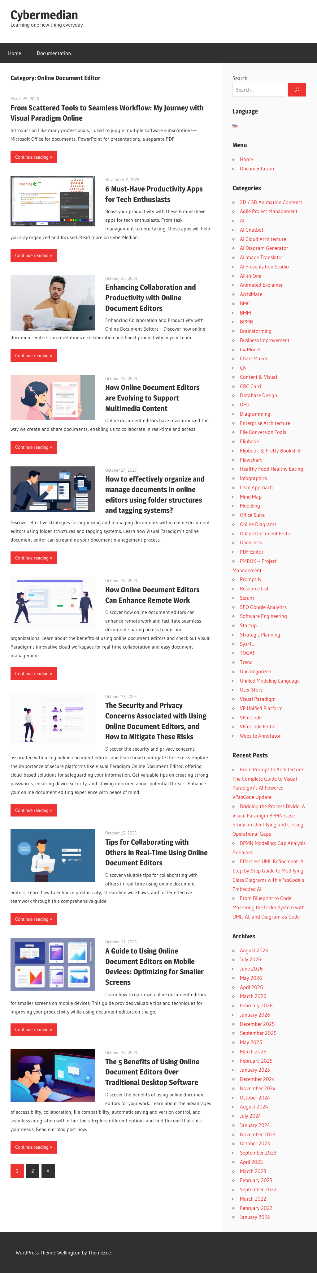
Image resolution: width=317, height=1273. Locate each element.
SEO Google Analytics (263, 607)
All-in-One (250, 275)
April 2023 (251, 1162)
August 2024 (254, 1106)
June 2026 (251, 968)
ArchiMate (251, 294)
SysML (247, 644)
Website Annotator (260, 735)
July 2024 (250, 1115)
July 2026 (250, 959)
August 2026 (254, 950)
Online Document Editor (266, 533)
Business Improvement (264, 340)
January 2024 (255, 1125)
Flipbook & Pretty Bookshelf (271, 450)
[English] (234, 125)
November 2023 (258, 1134)
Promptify (251, 579)
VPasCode (251, 717)
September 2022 (258, 1189)
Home (14, 53)
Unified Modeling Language (270, 680)
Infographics (253, 478)
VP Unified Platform (261, 708)
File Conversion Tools (263, 432)
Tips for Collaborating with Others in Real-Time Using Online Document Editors (156, 853)
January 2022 (255, 1217)
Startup (248, 625)
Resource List (254, 588)
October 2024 (255, 1097)
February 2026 (256, 1005)
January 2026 (255, 1014)
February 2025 (256, 1060)
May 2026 (251, 978)
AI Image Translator (261, 257)
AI (242, 220)
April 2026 (251, 987)
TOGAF (247, 652)
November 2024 (258, 1088)
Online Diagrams (258, 524)
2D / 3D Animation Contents (271, 202)
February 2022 (256, 1208)
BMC (245, 303)
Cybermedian (44, 14)
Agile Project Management (268, 211)
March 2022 (253, 1198)
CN (243, 367)
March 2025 (253, 1051)
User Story (251, 689)
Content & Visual (258, 377)
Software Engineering (263, 616)
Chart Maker (253, 358)
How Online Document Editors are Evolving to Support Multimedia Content (152, 398)
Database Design (258, 395)
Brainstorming (255, 331)
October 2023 (255, 1143)
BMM (245, 312)
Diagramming (255, 413)
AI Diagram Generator (264, 248)
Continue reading (32, 157)
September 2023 (258, 1152)
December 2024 (257, 1079)
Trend (246, 662)
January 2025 (255, 1069)
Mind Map (251, 496)
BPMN (247, 321)
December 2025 (257, 1024)
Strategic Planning (260, 634)
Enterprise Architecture (265, 423)
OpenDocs (251, 542)
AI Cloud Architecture (263, 239)
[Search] (297, 89)
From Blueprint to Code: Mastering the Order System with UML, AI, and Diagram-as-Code (268, 907)
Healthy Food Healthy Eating (271, 468)
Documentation (54, 53)
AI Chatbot (251, 229)
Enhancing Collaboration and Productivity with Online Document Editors (150, 298)
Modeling (250, 505)
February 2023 (256, 1180)
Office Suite (252, 515)
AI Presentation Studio (264, 266)
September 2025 (258, 1033)
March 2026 (253, 996)
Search (239, 78)
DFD (245, 404)
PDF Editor (251, 551)
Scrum (247, 597)
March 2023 (253, 1171)
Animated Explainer (261, 284)
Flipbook (249, 441)
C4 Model (250, 349)
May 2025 (251, 1042)
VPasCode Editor (258, 726)
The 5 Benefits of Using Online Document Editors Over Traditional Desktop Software (152, 1072)
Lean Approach (256, 487)
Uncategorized (255, 671)
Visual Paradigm (258, 699)
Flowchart (251, 459)
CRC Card (250, 386)
